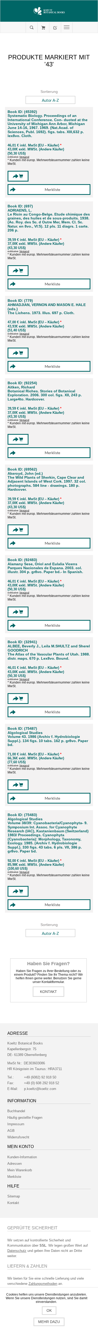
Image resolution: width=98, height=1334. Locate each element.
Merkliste (14, 1177)
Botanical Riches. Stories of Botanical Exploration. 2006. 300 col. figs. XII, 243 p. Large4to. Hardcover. (45, 395)
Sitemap (13, 1196)
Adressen (14, 1164)
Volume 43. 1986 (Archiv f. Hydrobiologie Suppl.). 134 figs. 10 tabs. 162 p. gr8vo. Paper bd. (48, 741)
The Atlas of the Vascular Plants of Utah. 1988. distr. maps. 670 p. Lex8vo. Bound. (49, 656)
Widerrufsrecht (18, 1137)
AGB (11, 1131)
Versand (24, 156)
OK (49, 1310)
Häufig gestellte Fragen (24, 1118)
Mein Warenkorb (43, 27)
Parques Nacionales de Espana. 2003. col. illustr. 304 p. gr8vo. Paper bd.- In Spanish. (45, 570)
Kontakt (48, 992)
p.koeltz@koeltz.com (40, 1089)
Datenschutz (16, 1251)
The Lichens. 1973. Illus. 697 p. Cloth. (41, 313)
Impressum (15, 1124)
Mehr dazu (49, 1322)
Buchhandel (16, 1111)
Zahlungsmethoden (42, 1284)
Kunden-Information (22, 1157)
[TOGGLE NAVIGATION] (67, 27)
